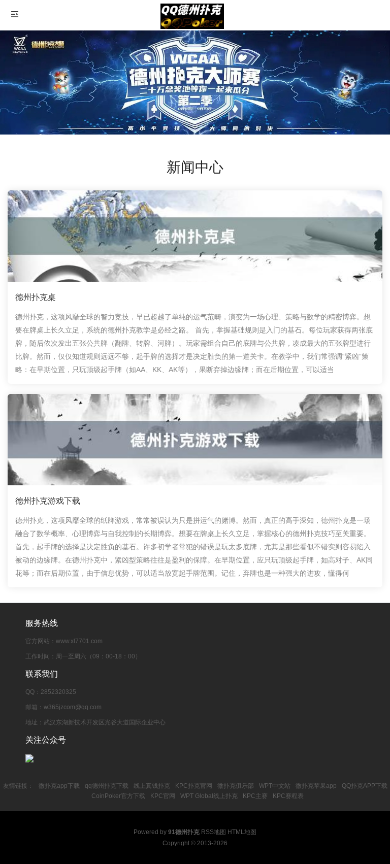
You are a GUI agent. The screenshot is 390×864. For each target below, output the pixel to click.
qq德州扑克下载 (106, 785)
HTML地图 (242, 832)
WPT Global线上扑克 (209, 796)
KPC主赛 (255, 796)
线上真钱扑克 (152, 785)
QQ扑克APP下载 (364, 785)
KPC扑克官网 (193, 785)
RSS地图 (213, 832)
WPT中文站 (274, 785)
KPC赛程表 (288, 796)
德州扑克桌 (35, 297)
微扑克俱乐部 (235, 785)
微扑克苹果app (316, 785)
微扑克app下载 (59, 785)
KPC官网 (162, 796)
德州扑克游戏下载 (47, 500)
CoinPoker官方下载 (118, 796)
